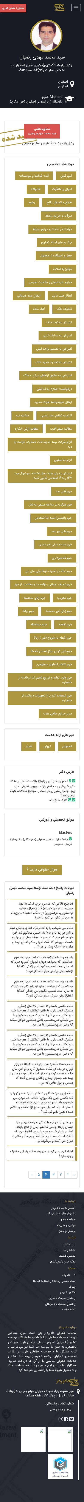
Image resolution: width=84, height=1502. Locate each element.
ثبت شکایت (68, 1244)
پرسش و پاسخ (66, 1231)
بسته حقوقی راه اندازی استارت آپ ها (54, 1281)
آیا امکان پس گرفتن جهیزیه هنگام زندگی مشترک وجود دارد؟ (41, 1154)
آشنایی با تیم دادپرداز (63, 1208)
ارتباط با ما (69, 1250)
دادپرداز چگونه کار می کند (60, 1213)
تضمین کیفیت (67, 1256)
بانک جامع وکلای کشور (62, 1261)
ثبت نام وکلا (68, 1275)
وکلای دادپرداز (67, 1292)
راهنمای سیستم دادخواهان (60, 1304)
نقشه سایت (68, 1309)
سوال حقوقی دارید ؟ (42, 869)
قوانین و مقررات (66, 1225)
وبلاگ (72, 1287)
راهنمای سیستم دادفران (62, 1298)
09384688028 (60, 1410)
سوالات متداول (67, 1219)
